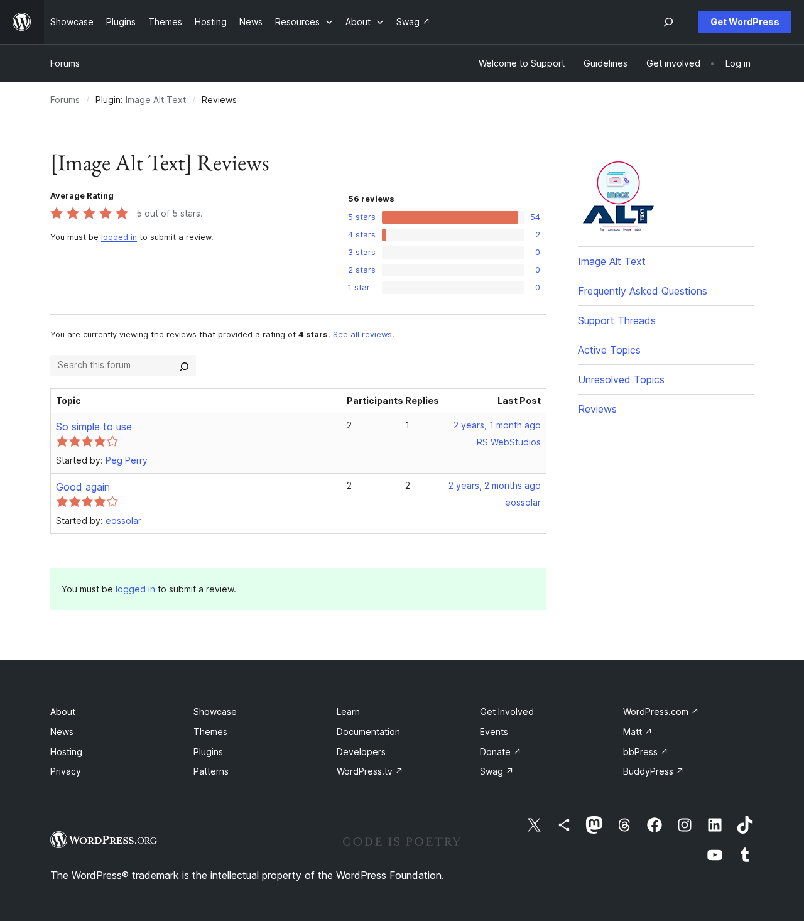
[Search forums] (184, 365)
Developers (361, 751)
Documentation (368, 731)
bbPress (645, 751)
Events (494, 731)
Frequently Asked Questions (642, 291)
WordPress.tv (370, 771)
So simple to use (94, 426)
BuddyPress (653, 771)
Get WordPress (745, 21)
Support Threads (617, 320)
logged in (119, 237)
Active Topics (609, 350)
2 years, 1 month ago (497, 425)
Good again (83, 487)
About (62, 711)
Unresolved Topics (621, 379)
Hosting (66, 751)
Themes (210, 731)
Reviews (597, 409)
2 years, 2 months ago (494, 485)
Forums (65, 63)
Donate (500, 751)
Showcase (215, 711)
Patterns (211, 771)
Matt (638, 731)
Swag (497, 771)
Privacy (65, 771)
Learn (348, 711)
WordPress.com (661, 711)
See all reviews (362, 334)
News (61, 731)
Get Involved (507, 711)
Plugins (208, 751)
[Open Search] (668, 22)
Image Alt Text (156, 99)
